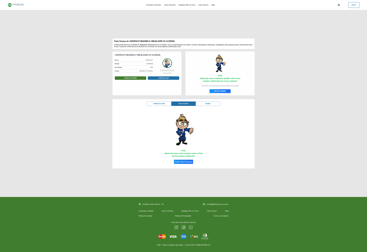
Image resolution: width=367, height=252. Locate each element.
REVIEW (207, 103)
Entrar (354, 5)
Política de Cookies (145, 216)
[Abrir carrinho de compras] (339, 5)
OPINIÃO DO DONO (159, 103)
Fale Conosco (204, 5)
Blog (213, 5)
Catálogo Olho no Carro (187, 5)
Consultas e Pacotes (153, 5)
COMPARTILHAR (163, 78)
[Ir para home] (16, 5)
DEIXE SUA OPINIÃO (130, 78)
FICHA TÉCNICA (183, 103)
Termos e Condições (221, 216)
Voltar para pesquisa (183, 162)
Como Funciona (169, 5)
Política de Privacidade (183, 216)
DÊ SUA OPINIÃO (220, 91)
